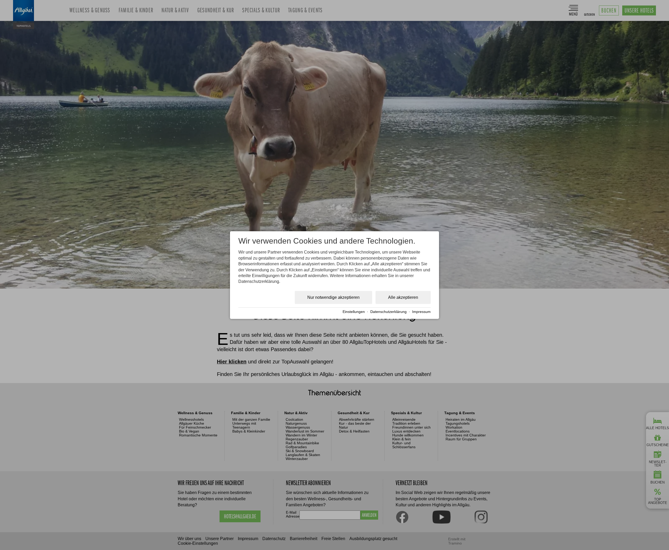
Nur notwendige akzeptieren (333, 297)
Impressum (421, 312)
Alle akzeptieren (403, 297)
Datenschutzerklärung (388, 312)
